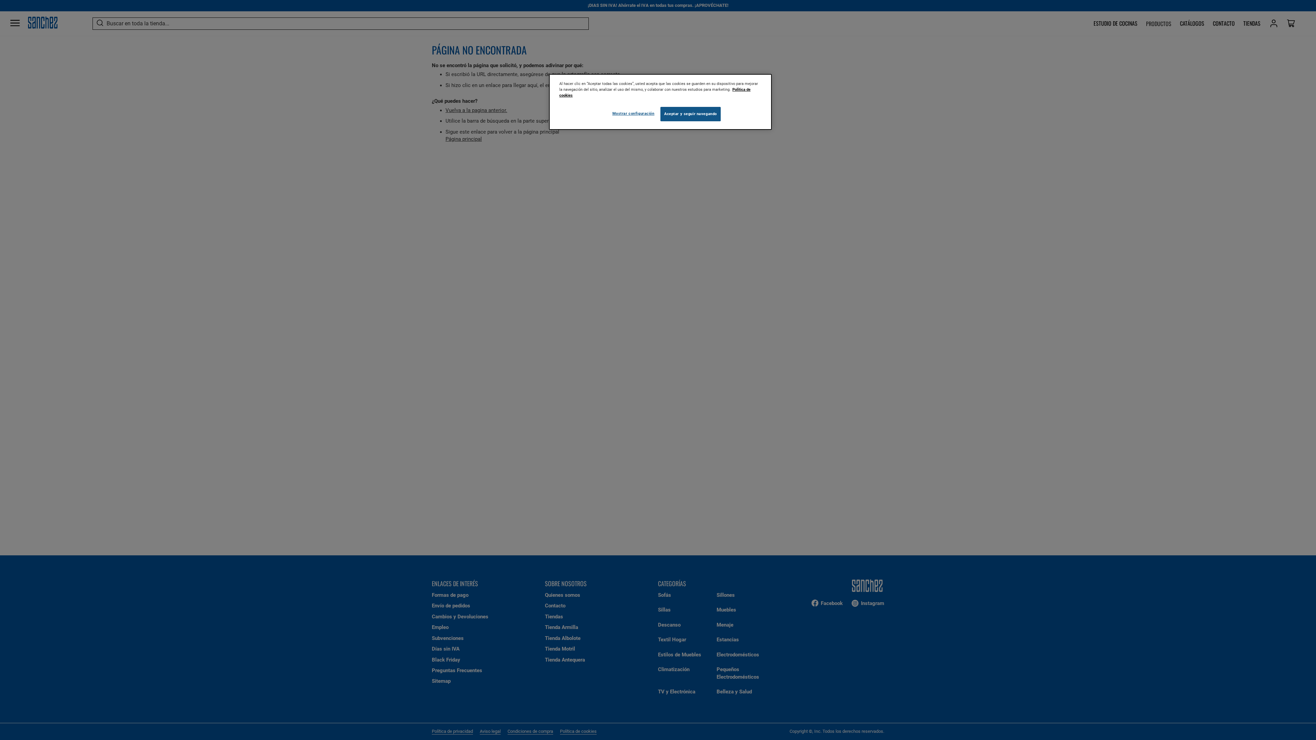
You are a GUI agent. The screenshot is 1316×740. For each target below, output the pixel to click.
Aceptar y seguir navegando (690, 113)
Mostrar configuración (633, 113)
